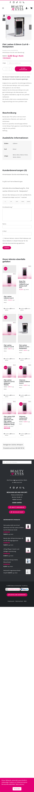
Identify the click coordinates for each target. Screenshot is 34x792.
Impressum (11, 601)
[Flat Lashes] (19, 27)
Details (13, 308)
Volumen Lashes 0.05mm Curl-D (24, 381)
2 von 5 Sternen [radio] (11, 202)
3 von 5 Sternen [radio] (17, 202)
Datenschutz (19, 601)
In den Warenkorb (23, 69)
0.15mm (15, 143)
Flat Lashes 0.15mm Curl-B (9, 346)
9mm (18, 155)
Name (4, 224)
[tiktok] (17, 2)
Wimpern (20, 445)
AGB (25, 601)
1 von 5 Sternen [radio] (5, 202)
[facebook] (10, 2)
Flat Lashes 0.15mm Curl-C (9, 297)
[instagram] (14, 2)
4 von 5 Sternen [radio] (23, 202)
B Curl (14, 149)
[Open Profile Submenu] (28, 8)
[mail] (20, 2)
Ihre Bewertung (7, 207)
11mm (26, 155)
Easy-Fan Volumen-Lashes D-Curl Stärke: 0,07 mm (24, 284)
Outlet (14, 445)
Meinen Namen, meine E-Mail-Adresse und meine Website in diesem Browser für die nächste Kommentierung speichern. (16, 241)
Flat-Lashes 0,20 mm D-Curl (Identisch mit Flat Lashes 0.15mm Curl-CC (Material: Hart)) (9, 420)
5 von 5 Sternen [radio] (28, 202)
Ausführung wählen (7, 309)
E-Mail (4, 231)
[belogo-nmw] (17, 470)
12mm (14, 157)
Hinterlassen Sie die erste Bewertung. (13, 52)
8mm (14, 155)
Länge (4, 63)
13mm (19, 157)
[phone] (23, 2)
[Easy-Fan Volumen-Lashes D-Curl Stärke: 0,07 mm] (24, 272)
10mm (22, 155)
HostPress (24, 585)
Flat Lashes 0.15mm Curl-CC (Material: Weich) (9, 382)
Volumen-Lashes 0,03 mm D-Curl (23, 418)
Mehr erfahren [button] (20, 784)
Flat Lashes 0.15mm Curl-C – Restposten (24, 346)
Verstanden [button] (17, 788)
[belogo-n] (17, 6)
